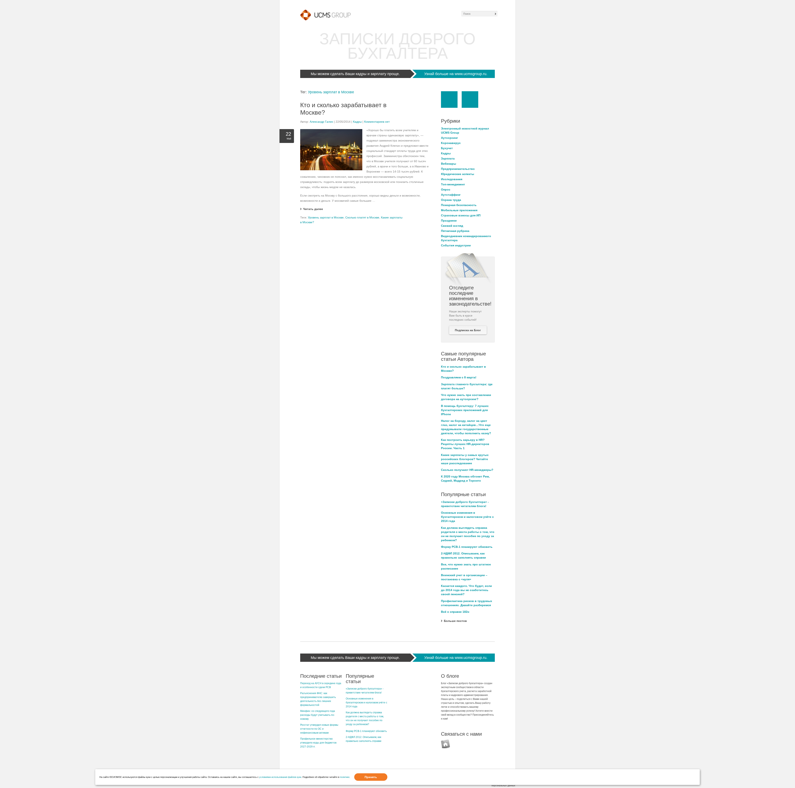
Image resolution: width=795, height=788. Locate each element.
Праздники (449, 220)
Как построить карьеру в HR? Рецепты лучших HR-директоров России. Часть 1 (465, 444)
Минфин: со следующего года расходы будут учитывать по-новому (317, 715)
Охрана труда (451, 199)
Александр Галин (321, 121)
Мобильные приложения (459, 210)
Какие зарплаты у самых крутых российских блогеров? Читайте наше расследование (465, 459)
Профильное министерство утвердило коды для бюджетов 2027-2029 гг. (318, 742)
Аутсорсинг (449, 137)
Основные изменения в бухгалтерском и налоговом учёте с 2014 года (467, 517)
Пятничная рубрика (455, 231)
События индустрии (456, 245)
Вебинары (448, 163)
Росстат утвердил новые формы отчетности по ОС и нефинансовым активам (319, 728)
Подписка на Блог (468, 330)
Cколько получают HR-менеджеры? (467, 469)
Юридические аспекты (457, 174)
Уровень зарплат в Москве (331, 92)
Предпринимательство (458, 168)
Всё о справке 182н (455, 611)
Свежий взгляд (452, 225)
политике (344, 777)
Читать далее (313, 209)
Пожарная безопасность (459, 205)
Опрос (445, 189)
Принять (371, 777)
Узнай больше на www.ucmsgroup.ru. (455, 74)
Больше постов (455, 620)
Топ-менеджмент (453, 184)
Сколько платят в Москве (362, 217)
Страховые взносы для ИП (461, 215)
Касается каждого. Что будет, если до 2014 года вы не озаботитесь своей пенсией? (466, 590)
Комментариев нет (377, 121)
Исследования (451, 179)
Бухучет (447, 148)
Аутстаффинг (451, 194)
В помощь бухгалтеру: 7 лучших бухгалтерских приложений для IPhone (465, 410)
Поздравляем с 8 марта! (458, 377)
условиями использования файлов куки (280, 777)
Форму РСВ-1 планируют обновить (467, 546)
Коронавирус (451, 143)
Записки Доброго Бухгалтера (397, 46)
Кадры (357, 121)
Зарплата (448, 158)
